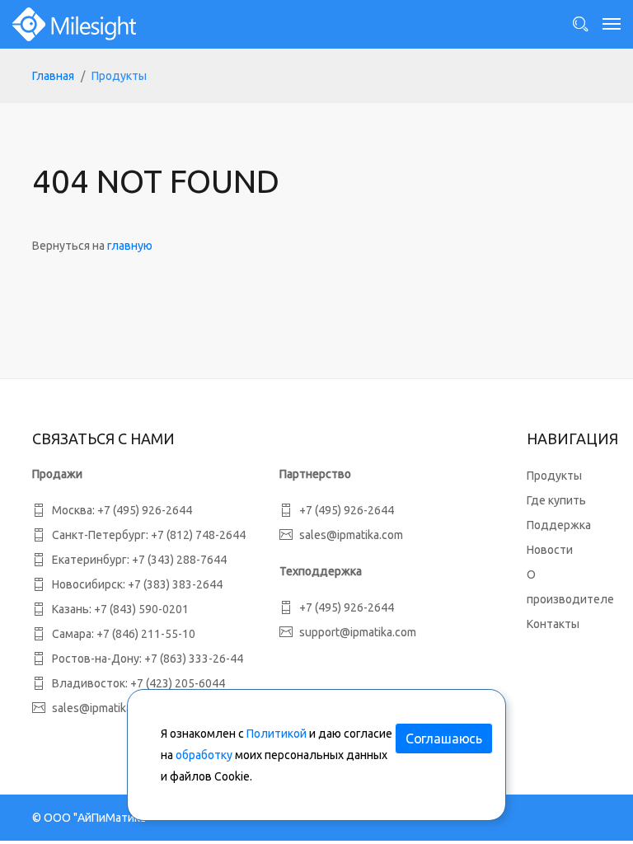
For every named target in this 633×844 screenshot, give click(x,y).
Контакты (553, 624)
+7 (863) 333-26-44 (193, 658)
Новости (550, 549)
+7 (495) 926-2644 (144, 510)
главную (129, 245)
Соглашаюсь (444, 738)
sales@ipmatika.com (351, 535)
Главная (53, 75)
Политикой (276, 733)
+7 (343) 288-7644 (179, 559)
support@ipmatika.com (357, 632)
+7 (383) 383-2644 (175, 584)
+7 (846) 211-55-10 (145, 633)
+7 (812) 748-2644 (198, 535)
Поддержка (559, 525)
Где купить (556, 500)
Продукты (554, 475)
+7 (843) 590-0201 (141, 609)
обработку (204, 755)
